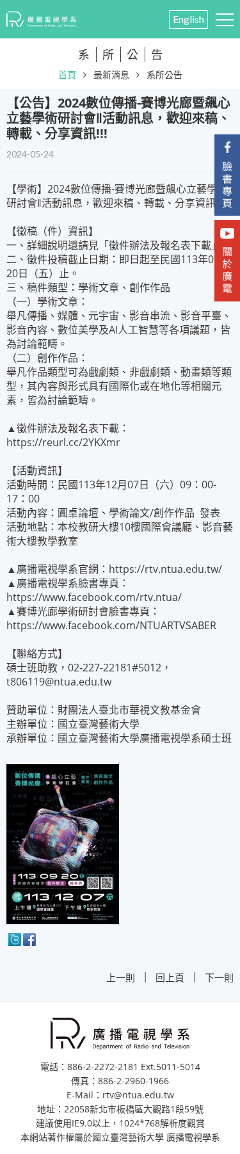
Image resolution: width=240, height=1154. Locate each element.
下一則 (219, 977)
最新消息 (111, 74)
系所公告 (164, 74)
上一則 (120, 977)
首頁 (67, 74)
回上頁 (170, 977)
